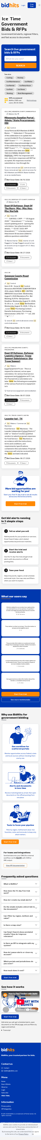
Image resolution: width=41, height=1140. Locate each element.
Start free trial (20, 504)
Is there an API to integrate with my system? (19, 944)
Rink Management (25, 93)
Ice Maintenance (13, 81)
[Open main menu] (39, 5)
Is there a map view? (12, 925)
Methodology (31, 100)
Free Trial (32, 5)
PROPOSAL (9, 155)
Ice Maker (28, 81)
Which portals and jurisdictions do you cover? (18, 962)
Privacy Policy (23, 1134)
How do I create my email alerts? (18, 900)
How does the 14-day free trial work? (17, 892)
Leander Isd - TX (13, 418)
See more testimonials (20, 700)
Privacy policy (6, 1106)
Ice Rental (10, 85)
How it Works (6, 1084)
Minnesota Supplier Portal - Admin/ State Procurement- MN (20, 120)
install (19, 376)
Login (3, 1090)
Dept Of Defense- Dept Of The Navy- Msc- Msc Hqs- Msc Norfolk (19, 208)
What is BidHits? (11, 884)
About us (4, 1087)
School (25, 431)
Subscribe (4, 1093)
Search (20, 65)
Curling (9, 78)
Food (7, 369)
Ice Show (21, 89)
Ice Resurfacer (25, 85)
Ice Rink (10, 89)
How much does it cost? (14, 970)
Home (3, 1081)
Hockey (20, 78)
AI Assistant (12, 184)
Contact (6, 1068)
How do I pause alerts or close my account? (18, 953)
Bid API (19, 858)
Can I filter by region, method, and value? (18, 917)
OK (33, 1134)
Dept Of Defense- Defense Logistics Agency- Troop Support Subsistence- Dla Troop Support (19, 357)
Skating (10, 93)
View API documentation (15, 865)
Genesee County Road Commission (17, 277)
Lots (23, 184)
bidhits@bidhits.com (11, 1071)
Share (24, 188)
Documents (12, 188)
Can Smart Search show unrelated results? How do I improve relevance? (18, 934)
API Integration (6, 1109)
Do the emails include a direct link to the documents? (19, 908)
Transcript (7, 1030)
